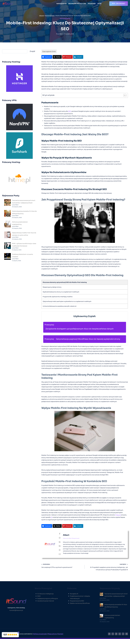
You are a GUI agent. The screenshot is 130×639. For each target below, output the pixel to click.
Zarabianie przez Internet (45, 601)
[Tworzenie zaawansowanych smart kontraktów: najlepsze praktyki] (7, 202)
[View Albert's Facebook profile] (59, 533)
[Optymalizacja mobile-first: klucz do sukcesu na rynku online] (7, 235)
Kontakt (60, 634)
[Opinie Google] (119, 634)
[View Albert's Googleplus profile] (59, 546)
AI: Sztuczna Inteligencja (45, 594)
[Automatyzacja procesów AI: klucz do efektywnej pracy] (7, 213)
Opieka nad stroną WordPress (80, 603)
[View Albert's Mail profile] (59, 554)
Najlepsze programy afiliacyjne (47, 598)
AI (51, 517)
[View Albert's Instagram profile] (59, 537)
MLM (39, 596)
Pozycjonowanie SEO (77, 601)
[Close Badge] (18, 632)
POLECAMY (92, 3)
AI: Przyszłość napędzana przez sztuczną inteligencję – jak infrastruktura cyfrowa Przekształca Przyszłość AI (109, 567)
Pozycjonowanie (49, 15)
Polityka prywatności (40, 634)
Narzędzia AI (74, 594)
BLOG (99, 3)
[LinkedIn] (116, 634)
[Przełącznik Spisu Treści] (124, 95)
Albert (61, 34)
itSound (41, 15)
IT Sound (118, 515)
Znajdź (32, 51)
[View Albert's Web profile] (59, 550)
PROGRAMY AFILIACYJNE (77, 3)
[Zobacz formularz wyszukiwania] (104, 3)
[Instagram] (112, 634)
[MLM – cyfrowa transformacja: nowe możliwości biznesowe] (7, 245)
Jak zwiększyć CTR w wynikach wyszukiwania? (56, 566)
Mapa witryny (52, 634)
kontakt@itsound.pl (16, 610)
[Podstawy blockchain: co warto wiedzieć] (7, 256)
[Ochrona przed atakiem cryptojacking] (7, 224)
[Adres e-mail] (126, 634)
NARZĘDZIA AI (61, 3)
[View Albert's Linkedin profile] (59, 541)
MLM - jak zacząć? (118, 3)
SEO (69, 111)
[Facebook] (109, 634)
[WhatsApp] (123, 634)
